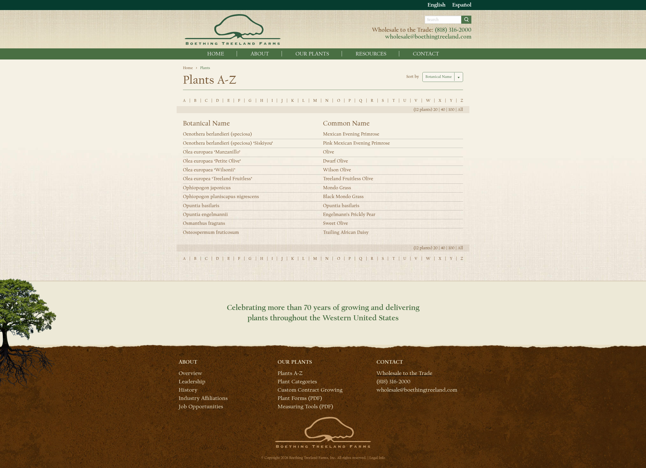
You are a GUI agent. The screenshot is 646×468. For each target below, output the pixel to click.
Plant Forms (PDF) (300, 398)
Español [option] (461, 5)
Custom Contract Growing (310, 390)
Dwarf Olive (335, 161)
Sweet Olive (335, 223)
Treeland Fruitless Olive (348, 178)
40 (443, 109)
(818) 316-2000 (453, 30)
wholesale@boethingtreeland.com (428, 36)
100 (451, 109)
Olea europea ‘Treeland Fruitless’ (217, 178)
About (260, 53)
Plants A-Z (290, 373)
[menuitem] (216, 53)
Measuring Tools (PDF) (305, 406)
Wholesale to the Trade (404, 373)
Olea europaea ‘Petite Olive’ (212, 161)
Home (215, 53)
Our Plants (312, 53)
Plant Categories (297, 381)
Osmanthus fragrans (204, 223)
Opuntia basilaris (201, 205)
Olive (328, 152)
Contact (426, 53)
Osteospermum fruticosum (211, 232)
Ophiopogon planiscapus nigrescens (221, 196)
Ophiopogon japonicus (207, 188)
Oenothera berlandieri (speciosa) (217, 134)
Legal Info (377, 458)
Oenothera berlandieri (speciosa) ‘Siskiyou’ (228, 143)
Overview (190, 373)
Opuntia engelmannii (205, 214)
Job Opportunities (201, 406)
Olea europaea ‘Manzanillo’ (211, 152)
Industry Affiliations (203, 398)
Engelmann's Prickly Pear (349, 214)
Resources (371, 53)
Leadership (192, 381)
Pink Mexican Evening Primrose (356, 143)
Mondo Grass (337, 188)
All (460, 109)
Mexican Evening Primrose (351, 134)
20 (435, 109)
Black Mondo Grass (343, 196)
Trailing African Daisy (345, 232)
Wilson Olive (337, 170)
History (188, 390)
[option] (462, 5)
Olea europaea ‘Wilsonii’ (209, 170)
